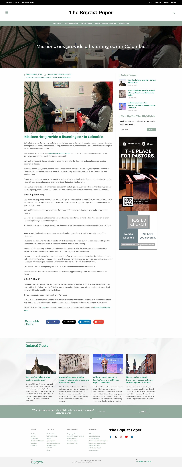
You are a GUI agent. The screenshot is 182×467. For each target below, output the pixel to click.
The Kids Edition (71, 23)
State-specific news (52, 436)
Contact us (34, 445)
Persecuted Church (52, 445)
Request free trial (93, 450)
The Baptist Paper (28, 2)
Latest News (86, 23)
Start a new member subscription (98, 441)
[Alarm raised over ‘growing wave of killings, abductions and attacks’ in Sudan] (122, 94)
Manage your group (94, 445)
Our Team (33, 436)
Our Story (33, 434)
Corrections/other (72, 441)
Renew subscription (94, 436)
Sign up (151, 129)
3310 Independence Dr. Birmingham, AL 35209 (37, 462)
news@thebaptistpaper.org (143, 461)
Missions (66, 78)
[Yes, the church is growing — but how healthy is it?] (122, 82)
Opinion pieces (51, 441)
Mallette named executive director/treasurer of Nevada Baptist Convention (141, 105)
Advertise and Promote (37, 441)
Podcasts (49, 448)
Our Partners (34, 438)
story (44, 308)
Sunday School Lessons (105, 23)
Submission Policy (72, 443)
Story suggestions (72, 434)
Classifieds (124, 23)
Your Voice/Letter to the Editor (75, 436)
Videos (48, 450)
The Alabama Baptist (12, 2)
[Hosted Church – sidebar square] (138, 230)
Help (86, 462)
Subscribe (91, 434)
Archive (49, 438)
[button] (174, 13)
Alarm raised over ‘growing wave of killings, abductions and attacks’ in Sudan (141, 93)
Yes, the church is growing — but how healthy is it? (142, 81)
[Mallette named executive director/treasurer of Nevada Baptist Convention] (122, 106)
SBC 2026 (57, 23)
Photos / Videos (71, 438)
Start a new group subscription (97, 443)
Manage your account (95, 448)
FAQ (90, 462)
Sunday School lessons (53, 443)
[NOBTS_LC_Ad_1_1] (138, 174)
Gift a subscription (94, 438)
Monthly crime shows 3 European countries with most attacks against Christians (139, 380)
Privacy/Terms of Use (78, 462)
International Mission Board (59, 74)
